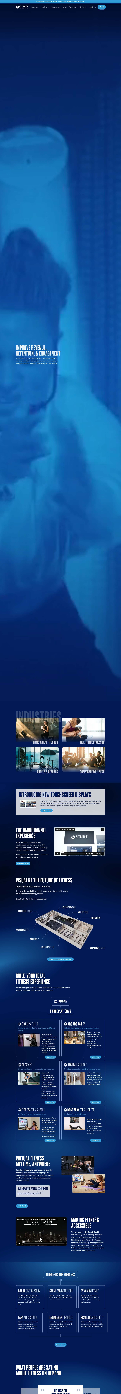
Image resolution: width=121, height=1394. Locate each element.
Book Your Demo (23, 864)
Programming (55, 7)
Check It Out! (46, 810)
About (65, 7)
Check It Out (50, 1057)
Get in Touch (102, 7)
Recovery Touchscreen (77, 1)
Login (91, 7)
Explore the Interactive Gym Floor (60, 959)
